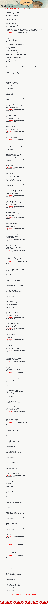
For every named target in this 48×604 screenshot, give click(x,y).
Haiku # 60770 (9, 422)
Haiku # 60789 (9, 206)
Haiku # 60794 (9, 148)
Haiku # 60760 (9, 528)
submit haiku (13, 8)
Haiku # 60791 (9, 184)
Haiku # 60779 (9, 317)
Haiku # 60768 (9, 445)
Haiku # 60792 (9, 167)
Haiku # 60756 (9, 566)
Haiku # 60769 (9, 433)
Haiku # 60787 (9, 228)
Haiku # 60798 (9, 109)
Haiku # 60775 (9, 361)
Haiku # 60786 (9, 239)
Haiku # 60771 (9, 411)
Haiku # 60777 (9, 339)
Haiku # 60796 (9, 131)
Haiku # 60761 (9, 517)
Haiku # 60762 (9, 505)
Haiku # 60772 (9, 395)
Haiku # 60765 (9, 475)
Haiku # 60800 (9, 87)
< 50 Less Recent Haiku (17, 594)
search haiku (19, 8)
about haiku (7, 8)
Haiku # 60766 (9, 467)
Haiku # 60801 (9, 75)
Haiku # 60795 (9, 139)
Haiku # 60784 (9, 261)
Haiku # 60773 (9, 383)
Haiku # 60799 (9, 98)
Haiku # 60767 (9, 456)
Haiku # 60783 (9, 272)
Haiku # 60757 (9, 555)
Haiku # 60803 (9, 32)
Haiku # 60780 (9, 306)
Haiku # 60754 (9, 589)
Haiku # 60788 (9, 217)
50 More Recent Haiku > (31, 594)
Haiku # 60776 (9, 350)
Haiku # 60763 (9, 494)
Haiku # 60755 (9, 578)
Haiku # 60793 (9, 159)
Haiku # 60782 (9, 284)
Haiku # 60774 (9, 372)
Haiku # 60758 (9, 544)
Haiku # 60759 (9, 536)
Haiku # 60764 (9, 485)
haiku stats (26, 8)
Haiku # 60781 (9, 295)
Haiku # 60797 (9, 120)
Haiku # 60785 (9, 250)
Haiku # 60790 (9, 195)
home (2, 8)
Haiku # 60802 (9, 64)
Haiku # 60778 (9, 328)
